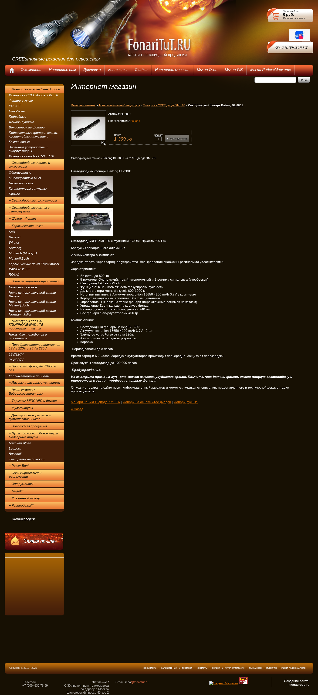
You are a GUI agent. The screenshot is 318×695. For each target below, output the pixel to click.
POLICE (15, 106)
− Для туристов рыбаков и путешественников (30, 417)
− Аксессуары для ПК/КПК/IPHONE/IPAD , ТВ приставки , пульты (26, 324)
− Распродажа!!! (21, 505)
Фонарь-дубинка (21, 122)
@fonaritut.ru (139, 682)
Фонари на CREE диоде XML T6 (33, 95)
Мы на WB (271, 668)
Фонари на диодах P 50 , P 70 (31, 156)
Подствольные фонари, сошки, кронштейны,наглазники (33, 134)
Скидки (216, 668)
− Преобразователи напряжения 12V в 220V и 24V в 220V (34, 346)
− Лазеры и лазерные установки (34, 382)
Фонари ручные (21, 100)
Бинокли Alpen (20, 443)
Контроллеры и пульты (28, 188)
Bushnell (15, 454)
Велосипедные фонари (27, 127)
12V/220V (16, 354)
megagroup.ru (298, 684)
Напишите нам (169, 668)
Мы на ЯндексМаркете (293, 668)
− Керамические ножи (26, 226)
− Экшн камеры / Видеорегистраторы (26, 391)
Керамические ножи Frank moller (34, 264)
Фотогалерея (23, 519)
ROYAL (14, 274)
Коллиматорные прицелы (29, 376)
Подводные (17, 116)
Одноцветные (20, 172)
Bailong (135, 121)
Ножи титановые (23, 287)
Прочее (14, 194)
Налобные (17, 111)
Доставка (187, 668)
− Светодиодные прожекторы (33, 200)
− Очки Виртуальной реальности (25, 474)
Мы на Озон (255, 668)
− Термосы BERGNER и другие (33, 401)
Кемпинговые (19, 142)
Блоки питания (21, 183)
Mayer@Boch (19, 258)
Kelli (12, 232)
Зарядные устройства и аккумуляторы (28, 149)
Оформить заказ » (294, 18)
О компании (149, 668)
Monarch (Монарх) (23, 253)
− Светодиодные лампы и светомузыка (29, 209)
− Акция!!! (16, 491)
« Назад (77, 409)
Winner (14, 242)
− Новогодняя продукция (28, 426)
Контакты (202, 668)
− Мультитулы (21, 408)
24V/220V (16, 360)
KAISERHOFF (19, 269)
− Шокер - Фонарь (23, 218)
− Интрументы (21, 484)
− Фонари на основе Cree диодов (34, 89)
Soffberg (15, 248)
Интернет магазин (83, 105)
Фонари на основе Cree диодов (119, 105)
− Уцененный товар (24, 498)
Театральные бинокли (26, 459)
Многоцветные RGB (25, 178)
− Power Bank (19, 465)
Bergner (15, 237)
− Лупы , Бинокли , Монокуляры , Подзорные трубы (34, 435)
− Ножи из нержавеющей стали (34, 281)
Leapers (15, 448)
